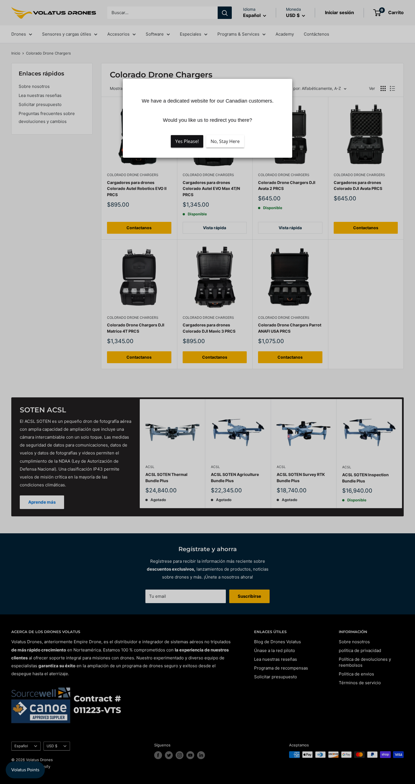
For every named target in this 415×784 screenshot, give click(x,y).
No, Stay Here (225, 141)
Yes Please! (187, 141)
